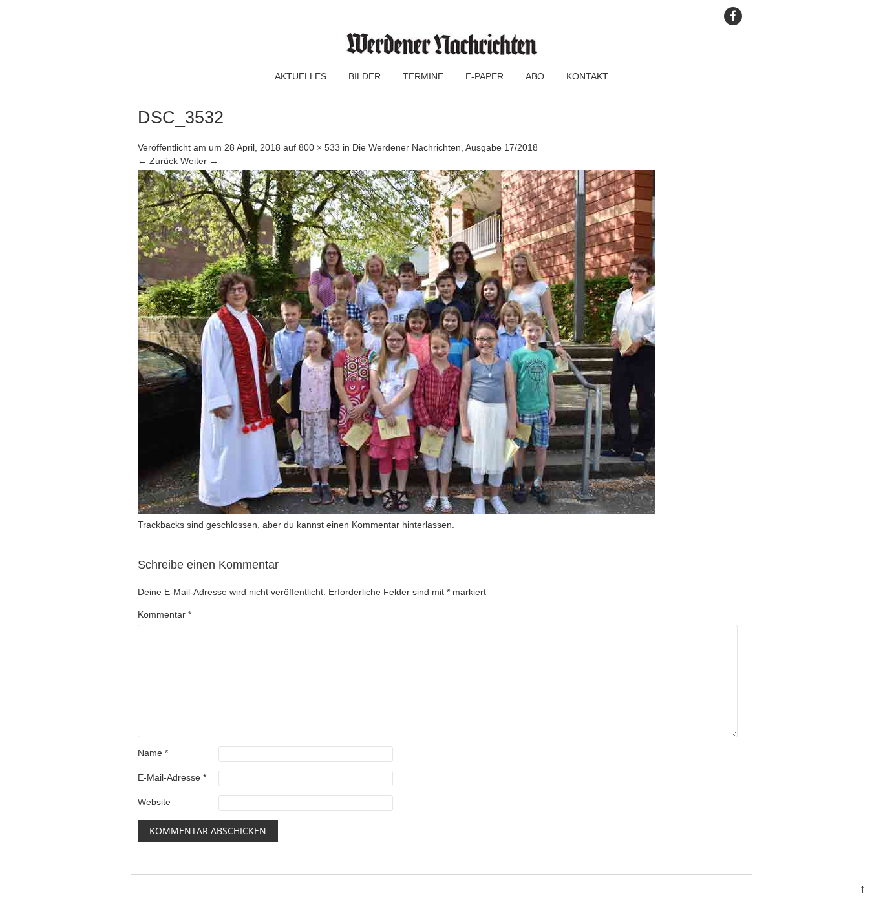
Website (154, 802)
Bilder (364, 76)
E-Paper (484, 76)
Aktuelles (300, 76)
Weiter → (199, 161)
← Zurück (158, 161)
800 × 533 (319, 147)
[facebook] (733, 16)
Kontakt (587, 76)
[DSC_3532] (396, 511)
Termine (423, 76)
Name (153, 753)
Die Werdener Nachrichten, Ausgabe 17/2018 (445, 147)
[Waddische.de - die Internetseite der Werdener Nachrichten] (441, 52)
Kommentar (164, 614)
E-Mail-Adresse (172, 777)
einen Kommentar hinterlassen (389, 524)
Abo (535, 76)
